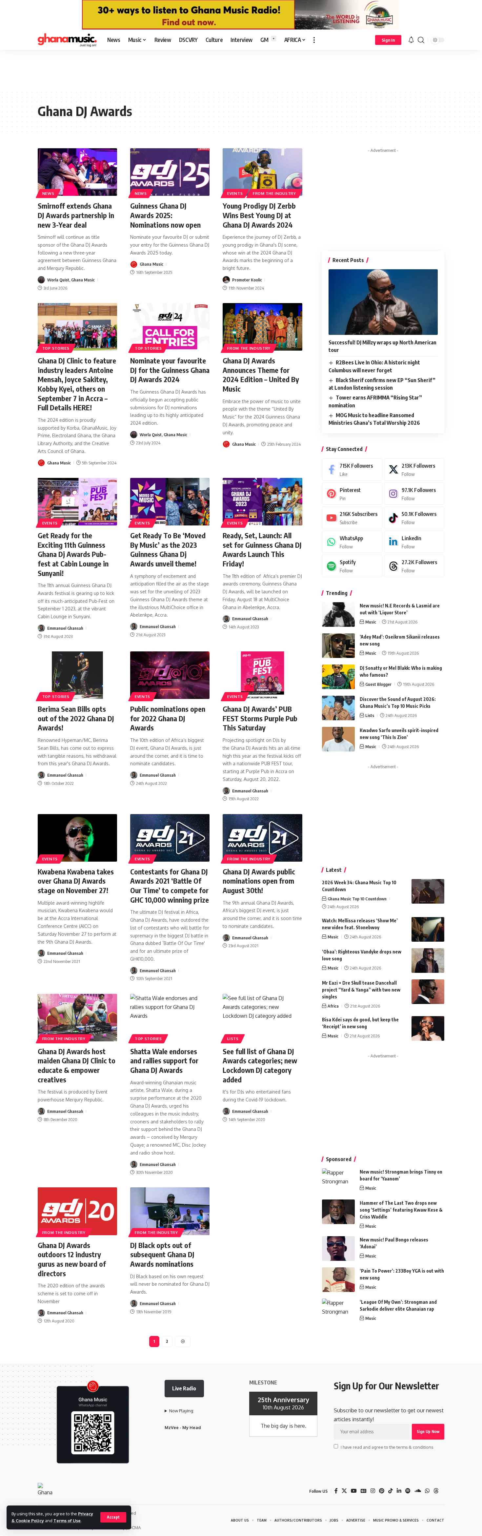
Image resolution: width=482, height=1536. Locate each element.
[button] (113, 1517)
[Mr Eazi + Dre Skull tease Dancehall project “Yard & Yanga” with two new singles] (428, 991)
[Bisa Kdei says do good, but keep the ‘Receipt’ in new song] (428, 1028)
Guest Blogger (378, 684)
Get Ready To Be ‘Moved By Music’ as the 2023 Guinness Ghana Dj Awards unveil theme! (168, 549)
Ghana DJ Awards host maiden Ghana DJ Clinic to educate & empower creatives (76, 1065)
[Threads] (414, 566)
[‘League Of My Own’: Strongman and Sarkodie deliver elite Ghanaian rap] (338, 1311)
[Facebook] (352, 469)
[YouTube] (353, 1490)
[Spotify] (352, 566)
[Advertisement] (241, 69)
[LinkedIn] (414, 542)
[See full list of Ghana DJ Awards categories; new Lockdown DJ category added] (262, 1017)
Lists (233, 1038)
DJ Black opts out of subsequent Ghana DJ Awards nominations (162, 1254)
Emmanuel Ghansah (65, 628)
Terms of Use (67, 1520)
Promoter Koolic (247, 279)
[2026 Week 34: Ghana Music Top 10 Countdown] (428, 891)
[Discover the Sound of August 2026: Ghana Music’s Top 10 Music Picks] (338, 708)
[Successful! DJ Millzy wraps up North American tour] (383, 302)
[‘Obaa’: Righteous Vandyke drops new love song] (428, 960)
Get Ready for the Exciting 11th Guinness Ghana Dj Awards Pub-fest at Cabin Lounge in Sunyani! (73, 554)
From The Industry (274, 193)
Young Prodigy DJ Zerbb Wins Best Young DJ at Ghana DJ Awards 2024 (259, 215)
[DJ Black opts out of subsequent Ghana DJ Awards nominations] (170, 1211)
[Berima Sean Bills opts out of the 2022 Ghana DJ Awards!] (77, 675)
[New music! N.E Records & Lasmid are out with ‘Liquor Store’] (338, 614)
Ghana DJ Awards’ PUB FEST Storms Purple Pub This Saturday (260, 718)
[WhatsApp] (352, 542)
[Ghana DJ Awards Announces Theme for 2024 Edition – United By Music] (262, 327)
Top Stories (56, 348)
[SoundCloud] (418, 1490)
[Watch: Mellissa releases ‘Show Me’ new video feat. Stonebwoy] (428, 929)
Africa (333, 1006)
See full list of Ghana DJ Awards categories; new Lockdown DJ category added (260, 1065)
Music (370, 622)
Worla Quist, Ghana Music (71, 279)
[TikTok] (390, 1490)
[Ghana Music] (67, 40)
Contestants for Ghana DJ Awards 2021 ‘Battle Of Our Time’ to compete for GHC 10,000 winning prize (169, 885)
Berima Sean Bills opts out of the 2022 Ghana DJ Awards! (76, 718)
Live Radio (184, 1388)
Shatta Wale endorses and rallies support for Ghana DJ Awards (164, 1061)
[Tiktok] (414, 517)
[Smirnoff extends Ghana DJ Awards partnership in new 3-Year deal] (77, 172)
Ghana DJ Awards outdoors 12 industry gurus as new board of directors (72, 1259)
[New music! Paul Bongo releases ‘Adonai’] (338, 1248)
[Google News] (363, 1490)
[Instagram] (414, 493)
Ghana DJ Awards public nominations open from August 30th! (259, 881)
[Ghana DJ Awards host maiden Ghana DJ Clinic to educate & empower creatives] (77, 1017)
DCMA (135, 1527)
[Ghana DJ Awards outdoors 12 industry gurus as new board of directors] (77, 1211)
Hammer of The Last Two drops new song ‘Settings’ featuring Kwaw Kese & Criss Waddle (401, 1209)
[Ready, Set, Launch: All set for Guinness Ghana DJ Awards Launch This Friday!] (262, 501)
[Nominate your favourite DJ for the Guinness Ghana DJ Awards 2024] (170, 327)
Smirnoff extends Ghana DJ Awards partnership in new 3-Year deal (76, 215)
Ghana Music (151, 264)
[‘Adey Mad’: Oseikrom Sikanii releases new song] (338, 645)
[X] (414, 469)
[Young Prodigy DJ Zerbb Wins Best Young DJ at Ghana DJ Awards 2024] (262, 172)
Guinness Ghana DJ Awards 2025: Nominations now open (165, 215)
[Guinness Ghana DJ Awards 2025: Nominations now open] (170, 172)
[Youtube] (352, 517)
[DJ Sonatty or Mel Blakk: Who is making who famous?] (338, 677)
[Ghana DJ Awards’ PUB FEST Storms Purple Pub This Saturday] (262, 675)
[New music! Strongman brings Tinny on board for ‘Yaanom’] (338, 1180)
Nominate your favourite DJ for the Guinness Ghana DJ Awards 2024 (170, 370)
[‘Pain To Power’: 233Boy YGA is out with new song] (338, 1279)
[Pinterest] (352, 493)
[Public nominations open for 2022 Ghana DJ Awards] (170, 675)
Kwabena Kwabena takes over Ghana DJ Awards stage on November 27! (76, 881)
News (48, 193)
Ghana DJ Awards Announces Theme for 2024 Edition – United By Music (261, 374)
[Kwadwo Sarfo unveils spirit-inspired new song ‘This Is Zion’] (338, 739)
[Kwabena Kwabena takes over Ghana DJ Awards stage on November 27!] (77, 838)
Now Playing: (181, 1410)
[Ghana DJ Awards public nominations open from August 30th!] (262, 838)
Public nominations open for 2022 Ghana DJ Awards (167, 718)
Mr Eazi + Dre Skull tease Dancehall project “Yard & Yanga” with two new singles (361, 989)
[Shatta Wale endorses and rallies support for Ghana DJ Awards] (170, 1017)
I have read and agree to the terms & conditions (387, 1446)
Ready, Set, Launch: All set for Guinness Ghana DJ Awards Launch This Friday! (262, 549)
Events (235, 193)
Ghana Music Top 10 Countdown (357, 898)
